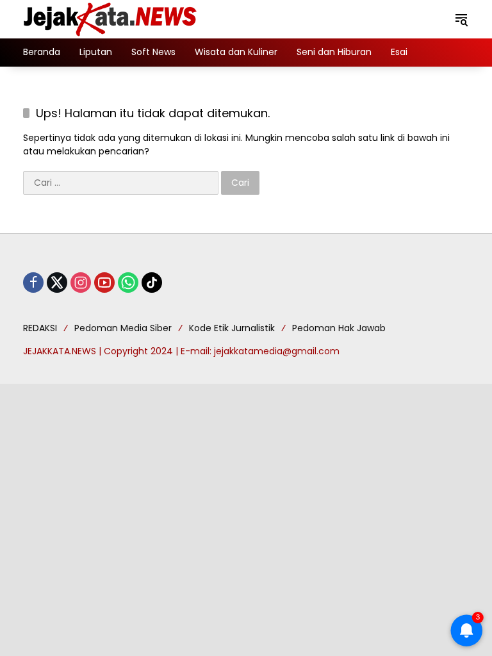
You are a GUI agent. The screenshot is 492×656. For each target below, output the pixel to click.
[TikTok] (152, 282)
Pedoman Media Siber (123, 328)
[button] (461, 19)
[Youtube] (104, 282)
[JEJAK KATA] (112, 18)
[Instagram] (80, 282)
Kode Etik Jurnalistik (232, 328)
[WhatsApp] (128, 282)
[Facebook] (33, 282)
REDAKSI (40, 328)
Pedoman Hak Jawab (339, 328)
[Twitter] (57, 282)
